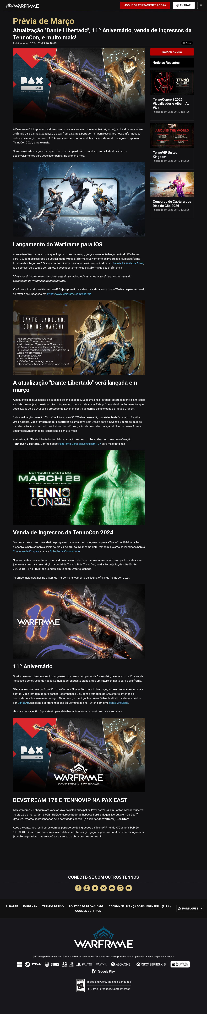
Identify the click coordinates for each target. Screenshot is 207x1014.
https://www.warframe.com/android (69, 294)
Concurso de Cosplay (26, 551)
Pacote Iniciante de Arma (128, 263)
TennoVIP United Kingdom (165, 155)
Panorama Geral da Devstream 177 (79, 443)
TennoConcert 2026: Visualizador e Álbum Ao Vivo (171, 104)
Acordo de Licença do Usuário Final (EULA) (140, 906)
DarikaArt (23, 702)
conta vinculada (118, 702)
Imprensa (30, 906)
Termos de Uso (53, 906)
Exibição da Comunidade (65, 551)
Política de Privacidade (86, 906)
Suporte (12, 906)
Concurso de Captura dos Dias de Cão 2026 (172, 204)
